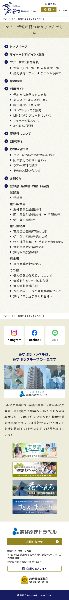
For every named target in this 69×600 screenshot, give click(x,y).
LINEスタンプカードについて (32, 115)
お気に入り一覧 (23, 68)
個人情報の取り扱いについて (32, 275)
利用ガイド (17, 88)
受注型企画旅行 (24, 219)
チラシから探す (51, 73)
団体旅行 (16, 141)
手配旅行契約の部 (50, 241)
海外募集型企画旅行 (27, 209)
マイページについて (26, 120)
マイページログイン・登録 (27, 54)
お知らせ (16, 178)
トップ (4, 18)
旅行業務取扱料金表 (27, 264)
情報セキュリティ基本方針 (30, 280)
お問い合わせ (19, 149)
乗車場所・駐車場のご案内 (31, 100)
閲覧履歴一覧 (49, 68)
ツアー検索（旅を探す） (25, 62)
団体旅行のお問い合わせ (30, 160)
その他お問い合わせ (26, 170)
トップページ (18, 46)
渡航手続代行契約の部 (28, 247)
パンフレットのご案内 (27, 110)
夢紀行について (20, 133)
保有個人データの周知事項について (37, 291)
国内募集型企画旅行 (27, 214)
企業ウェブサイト (36, 568)
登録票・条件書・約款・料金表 (29, 186)
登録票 (18, 197)
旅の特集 (16, 81)
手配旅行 (54, 214)
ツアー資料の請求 (25, 165)
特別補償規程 (22, 241)
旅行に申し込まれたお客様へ (33, 296)
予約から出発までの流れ (30, 94)
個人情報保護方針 (25, 286)
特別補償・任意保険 (26, 105)
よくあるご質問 (23, 125)
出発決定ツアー (24, 73)
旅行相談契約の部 (25, 252)
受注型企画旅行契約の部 (30, 236)
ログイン (52, 4)
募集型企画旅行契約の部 (30, 231)
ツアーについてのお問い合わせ (34, 155)
